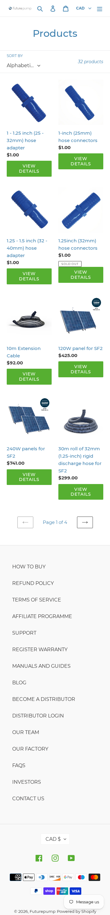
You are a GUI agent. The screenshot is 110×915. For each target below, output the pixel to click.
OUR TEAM (25, 732)
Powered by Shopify (76, 911)
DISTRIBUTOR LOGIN (38, 716)
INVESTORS (26, 782)
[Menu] (99, 8)
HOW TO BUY (29, 567)
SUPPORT (24, 633)
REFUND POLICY (33, 583)
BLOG (19, 683)
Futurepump (43, 911)
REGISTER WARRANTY (40, 649)
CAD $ (53, 839)
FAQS (18, 765)
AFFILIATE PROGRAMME (42, 616)
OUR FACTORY (30, 749)
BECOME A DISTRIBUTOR (43, 699)
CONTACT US (28, 799)
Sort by (15, 55)
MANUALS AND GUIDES (41, 666)
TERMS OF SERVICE (36, 600)
